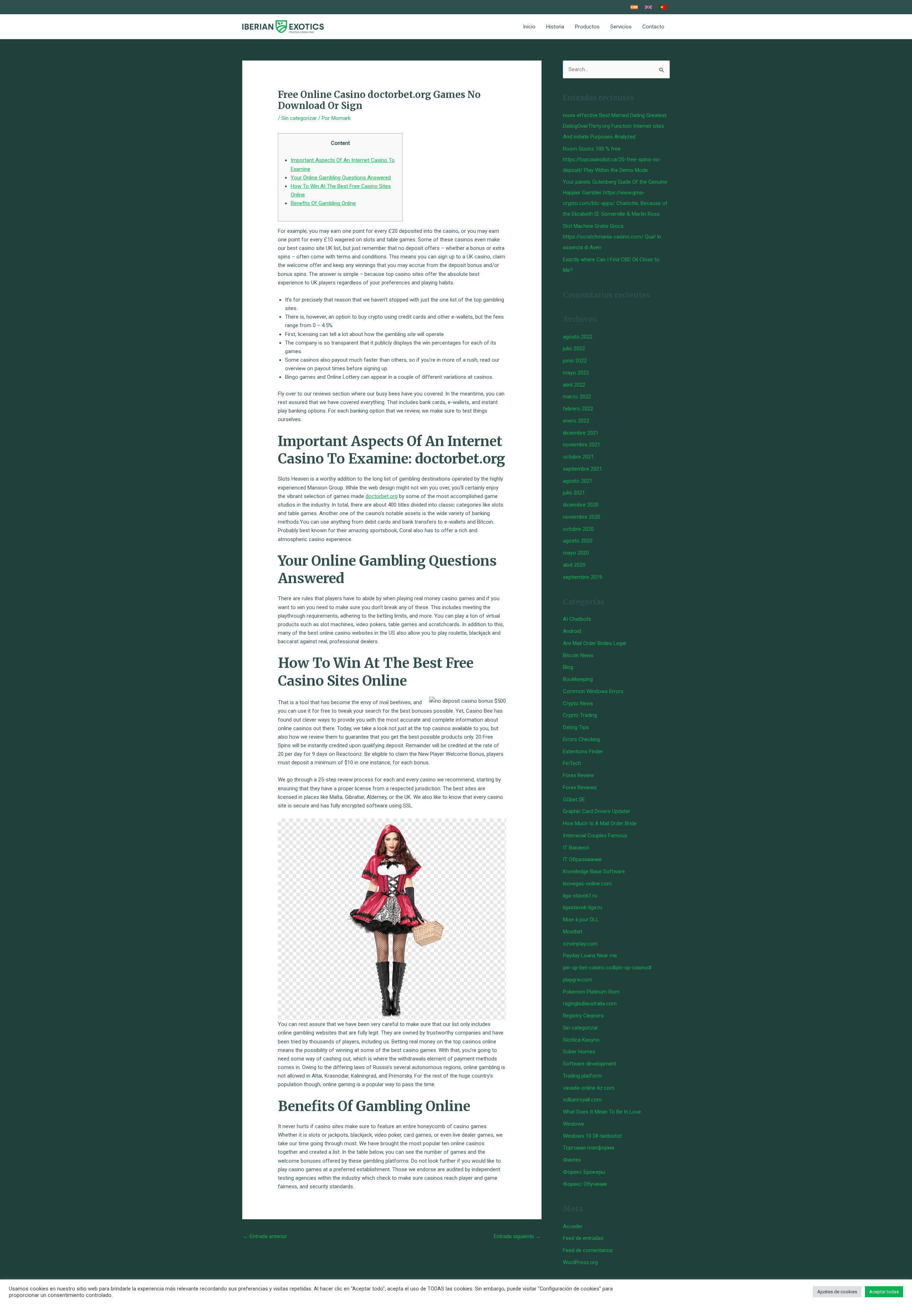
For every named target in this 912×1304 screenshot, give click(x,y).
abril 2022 (574, 385)
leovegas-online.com (587, 883)
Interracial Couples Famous (595, 835)
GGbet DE (574, 799)
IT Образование (582, 859)
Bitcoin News (578, 655)
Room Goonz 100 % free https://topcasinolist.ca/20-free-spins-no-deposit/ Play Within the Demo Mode (612, 159)
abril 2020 (574, 565)
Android (572, 631)
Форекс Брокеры (584, 1172)
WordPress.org (580, 1262)
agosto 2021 (577, 481)
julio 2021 (574, 492)
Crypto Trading (580, 715)
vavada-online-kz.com (589, 1088)
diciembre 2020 (580, 505)
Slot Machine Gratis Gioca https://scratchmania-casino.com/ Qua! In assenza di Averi (612, 237)
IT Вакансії (576, 847)
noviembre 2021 (581, 444)
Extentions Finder (583, 751)
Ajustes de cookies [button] (837, 1291)
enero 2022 (576, 421)
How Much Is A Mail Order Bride (600, 823)
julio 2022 (574, 348)
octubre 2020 (578, 529)
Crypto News (578, 703)
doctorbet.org (382, 496)
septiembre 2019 (582, 577)
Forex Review (578, 775)
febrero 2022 (578, 408)
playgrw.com (577, 979)
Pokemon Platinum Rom (591, 992)
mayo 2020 (576, 553)
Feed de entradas (583, 1238)
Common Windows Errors (593, 691)
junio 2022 (575, 360)
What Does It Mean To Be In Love (602, 1112)
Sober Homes (579, 1051)
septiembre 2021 (582, 469)
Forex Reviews (580, 787)
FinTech (572, 763)
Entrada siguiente (517, 1236)
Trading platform (582, 1076)
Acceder (572, 1226)
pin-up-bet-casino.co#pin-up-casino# (607, 967)
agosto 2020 (577, 541)
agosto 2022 (577, 337)
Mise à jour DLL (581, 919)
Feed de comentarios (588, 1250)
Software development (589, 1064)
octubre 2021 (578, 457)
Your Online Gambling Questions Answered (341, 177)
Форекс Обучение (585, 1184)
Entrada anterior (265, 1236)
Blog (568, 667)
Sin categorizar (299, 118)
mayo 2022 (576, 373)
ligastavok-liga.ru (582, 907)
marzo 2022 (577, 396)
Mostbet (572, 931)
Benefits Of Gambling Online (323, 203)
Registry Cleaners (583, 1015)
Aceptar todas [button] (884, 1291)
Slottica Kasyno (581, 1040)
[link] (634, 7)
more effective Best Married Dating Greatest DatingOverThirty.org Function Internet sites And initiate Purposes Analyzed (615, 126)
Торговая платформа (588, 1148)
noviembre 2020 (581, 517)
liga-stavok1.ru (580, 895)
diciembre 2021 (580, 433)
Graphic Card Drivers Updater (596, 811)
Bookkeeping (578, 679)
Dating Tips (576, 727)
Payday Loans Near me (590, 955)
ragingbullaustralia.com (590, 1003)
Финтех (572, 1160)
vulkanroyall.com (582, 1099)
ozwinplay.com (580, 944)
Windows (573, 1124)
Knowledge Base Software (594, 871)
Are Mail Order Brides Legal (594, 643)
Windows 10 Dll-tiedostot (592, 1136)
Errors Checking (581, 739)
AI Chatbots (577, 619)
